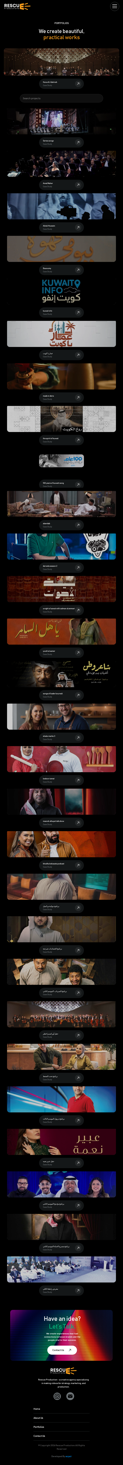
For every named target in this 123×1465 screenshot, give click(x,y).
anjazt (69, 1456)
